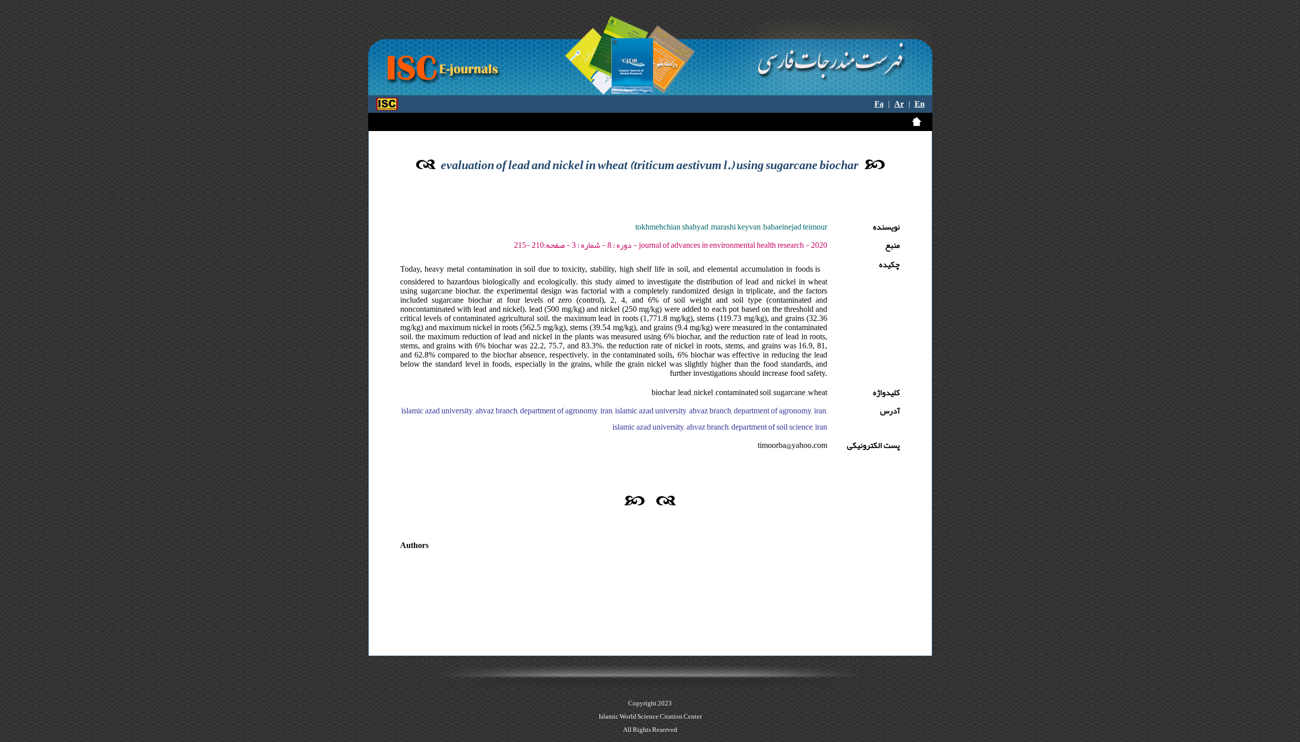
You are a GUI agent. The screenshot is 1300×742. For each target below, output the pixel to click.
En (920, 104)
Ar (899, 104)
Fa (879, 104)
